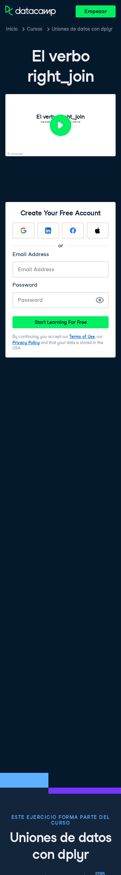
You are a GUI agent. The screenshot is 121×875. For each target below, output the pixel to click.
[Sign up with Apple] (98, 230)
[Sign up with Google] (23, 230)
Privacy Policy (26, 342)
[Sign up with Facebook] (73, 230)
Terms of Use (82, 336)
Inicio (11, 29)
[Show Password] (100, 300)
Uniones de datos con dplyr (82, 29)
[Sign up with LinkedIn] (48, 230)
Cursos (34, 29)
